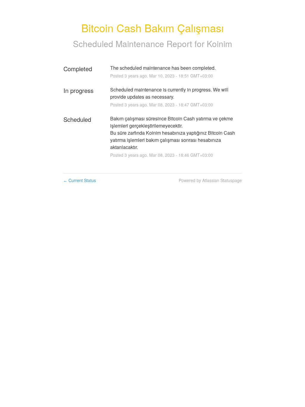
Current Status (79, 180)
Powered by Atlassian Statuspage (210, 180)
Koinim (219, 43)
